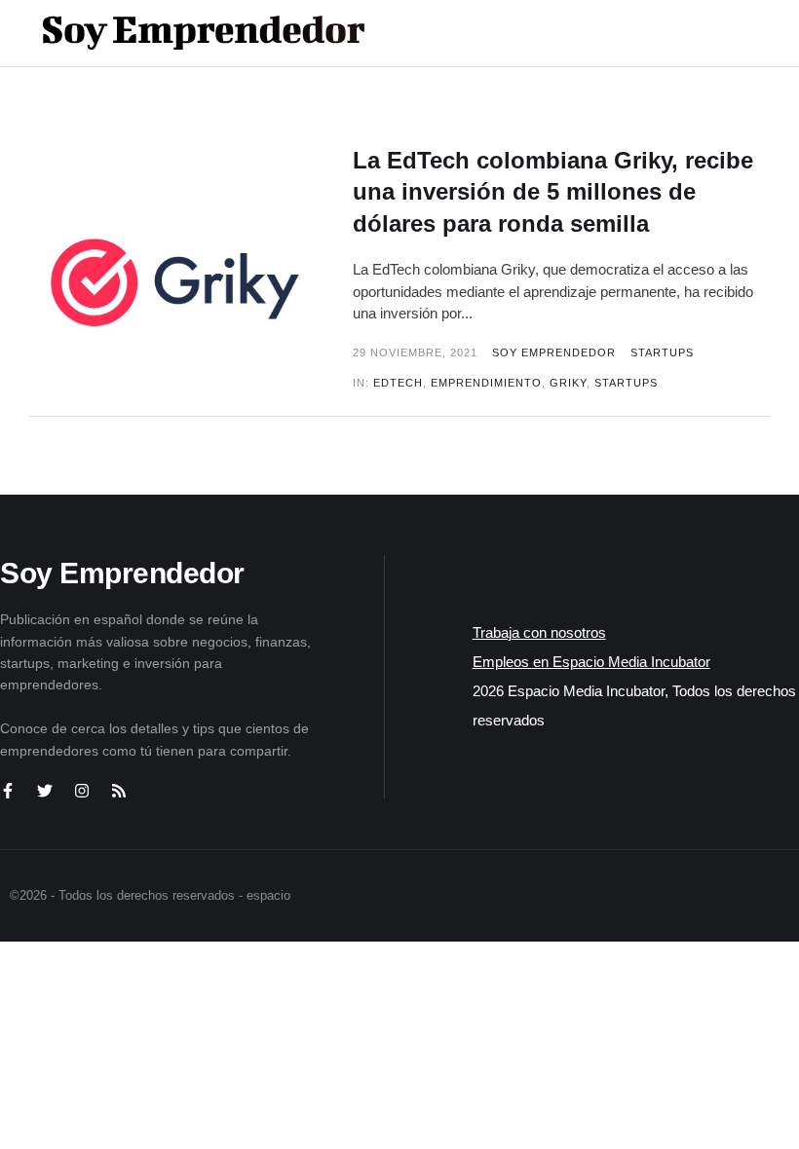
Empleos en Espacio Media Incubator (591, 661)
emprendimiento (486, 383)
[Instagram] (82, 790)
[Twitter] (45, 790)
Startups (662, 352)
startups (626, 383)
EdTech (398, 383)
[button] (703, 33)
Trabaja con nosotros (539, 632)
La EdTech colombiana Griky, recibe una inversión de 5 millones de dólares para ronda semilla (553, 192)
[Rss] (119, 790)
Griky (568, 383)
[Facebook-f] (8, 790)
